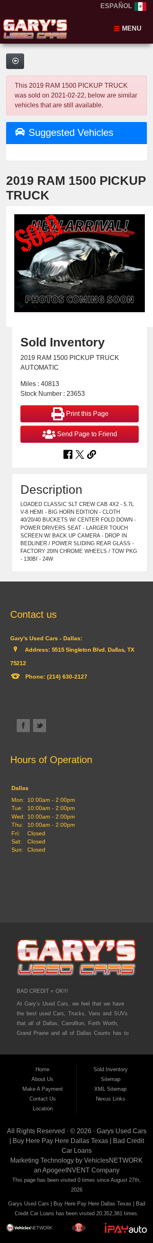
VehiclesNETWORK (113, 1160)
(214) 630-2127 (66, 676)
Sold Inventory (110, 1069)
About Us (42, 1079)
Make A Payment (42, 1089)
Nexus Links (110, 1099)
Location (43, 1108)
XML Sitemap (110, 1089)
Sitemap (110, 1079)
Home (42, 1069)
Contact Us (42, 1099)
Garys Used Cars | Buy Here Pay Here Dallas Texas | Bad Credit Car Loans (77, 1141)
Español (117, 5)
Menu (131, 28)
